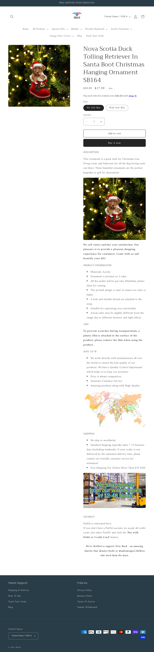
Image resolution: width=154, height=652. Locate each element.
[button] (11, 16)
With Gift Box (117, 108)
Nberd (18, 647)
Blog (10, 607)
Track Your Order (17, 602)
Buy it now (114, 143)
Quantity (87, 115)
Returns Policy (84, 596)
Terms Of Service (86, 602)
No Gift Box (93, 108)
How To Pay (14, 596)
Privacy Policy (84, 590)
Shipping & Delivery (18, 590)
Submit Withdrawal (87, 607)
